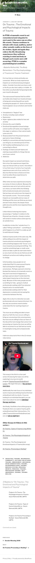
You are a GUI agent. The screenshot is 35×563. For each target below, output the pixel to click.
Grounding (26, 462)
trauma (18, 472)
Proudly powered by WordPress (22, 558)
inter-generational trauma (16, 463)
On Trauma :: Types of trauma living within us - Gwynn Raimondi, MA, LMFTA (18, 506)
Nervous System (11, 467)
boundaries (25, 458)
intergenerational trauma (16, 465)
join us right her (13, 416)
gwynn (19, 21)
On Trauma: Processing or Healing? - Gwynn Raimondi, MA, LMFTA (20, 518)
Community (9, 460)
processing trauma (13, 470)
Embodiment (17, 462)
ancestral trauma (12, 458)
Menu (18, 15)
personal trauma (19, 469)
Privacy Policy (7, 558)
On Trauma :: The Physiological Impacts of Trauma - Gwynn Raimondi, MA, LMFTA (19, 494)
